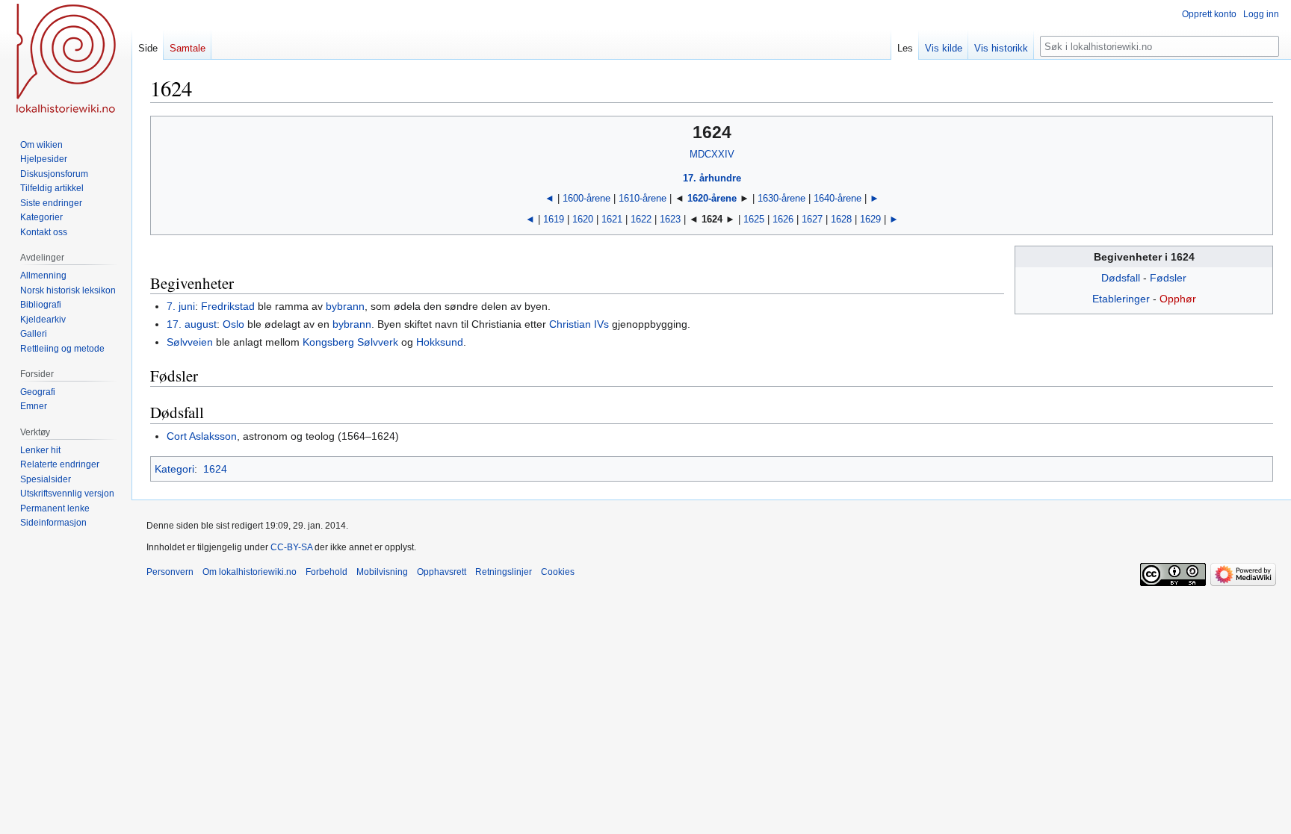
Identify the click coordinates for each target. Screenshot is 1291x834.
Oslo (233, 324)
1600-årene (586, 198)
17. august (192, 324)
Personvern (170, 572)
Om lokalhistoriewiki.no (249, 572)
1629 (870, 219)
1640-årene (837, 198)
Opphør (1178, 299)
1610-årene (642, 198)
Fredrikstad (228, 306)
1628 (841, 219)
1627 (812, 219)
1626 (783, 219)
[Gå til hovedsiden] (66, 59)
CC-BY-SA (291, 547)
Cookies (558, 572)
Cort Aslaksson (202, 436)
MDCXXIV (712, 154)
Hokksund (439, 342)
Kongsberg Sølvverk (350, 342)
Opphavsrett (441, 572)
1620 (582, 219)
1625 (753, 219)
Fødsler (1168, 278)
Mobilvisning (382, 572)
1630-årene (781, 198)
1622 (641, 219)
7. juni (181, 306)
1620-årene (712, 198)
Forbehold (326, 572)
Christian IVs (579, 324)
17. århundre (712, 178)
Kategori (174, 469)
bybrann (345, 306)
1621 (611, 219)
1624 (215, 469)
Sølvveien (190, 342)
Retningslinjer (503, 572)
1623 (670, 219)
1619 (553, 219)
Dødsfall (1120, 278)
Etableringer (1121, 299)
